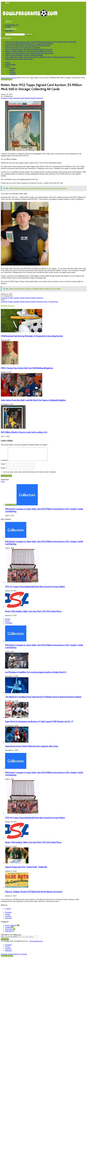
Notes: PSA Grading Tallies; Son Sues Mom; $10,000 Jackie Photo (27, 45)
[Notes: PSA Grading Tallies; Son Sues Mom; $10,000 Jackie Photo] (16, 607)
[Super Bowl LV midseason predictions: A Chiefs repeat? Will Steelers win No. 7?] (16, 717)
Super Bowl (9, 31)
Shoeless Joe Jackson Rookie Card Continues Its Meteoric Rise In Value (29, 53)
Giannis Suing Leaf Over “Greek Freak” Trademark (22, 47)
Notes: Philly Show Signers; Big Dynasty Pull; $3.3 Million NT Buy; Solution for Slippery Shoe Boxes (39, 57)
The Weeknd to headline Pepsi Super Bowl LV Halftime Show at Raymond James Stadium (43, 697)
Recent (7, 621)
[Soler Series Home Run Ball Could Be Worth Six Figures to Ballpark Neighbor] (21, 396)
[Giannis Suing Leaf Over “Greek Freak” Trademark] (16, 863)
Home (3, 78)
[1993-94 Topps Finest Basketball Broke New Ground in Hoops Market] (23, 582)
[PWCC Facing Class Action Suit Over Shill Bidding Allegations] (10, 364)
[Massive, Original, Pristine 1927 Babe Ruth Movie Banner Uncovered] (16, 887)
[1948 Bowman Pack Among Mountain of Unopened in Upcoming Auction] (21, 332)
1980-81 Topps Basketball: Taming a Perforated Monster (24, 55)
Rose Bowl (9, 931)
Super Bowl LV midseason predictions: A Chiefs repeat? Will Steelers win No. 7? (39, 721)
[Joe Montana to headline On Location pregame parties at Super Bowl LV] (16, 668)
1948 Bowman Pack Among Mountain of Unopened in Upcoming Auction (32, 336)
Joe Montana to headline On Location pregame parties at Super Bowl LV (36, 672)
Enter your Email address (9, 937)
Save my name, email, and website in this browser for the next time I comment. (29, 472)
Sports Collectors (11, 29)
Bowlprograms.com (11, 25)
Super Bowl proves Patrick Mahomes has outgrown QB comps (31, 746)
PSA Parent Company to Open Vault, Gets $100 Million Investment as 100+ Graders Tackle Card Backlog (40, 42)
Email (3, 468)
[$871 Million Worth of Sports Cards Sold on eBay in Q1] (13, 428)
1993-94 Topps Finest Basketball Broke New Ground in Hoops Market (29, 44)
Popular (7, 619)
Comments (8, 623)
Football (8, 27)
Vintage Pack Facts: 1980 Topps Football (19, 59)
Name (3, 464)
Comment (4, 460)
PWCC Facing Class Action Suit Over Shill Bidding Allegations (27, 368)
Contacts (8, 909)
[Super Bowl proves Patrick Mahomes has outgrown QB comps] (16, 742)
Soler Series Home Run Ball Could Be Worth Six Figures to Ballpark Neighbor (33, 400)
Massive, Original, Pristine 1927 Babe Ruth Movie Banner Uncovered (28, 49)
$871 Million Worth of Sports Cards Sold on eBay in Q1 (24, 432)
